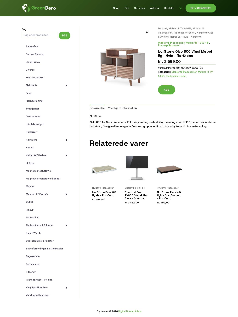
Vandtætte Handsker (37, 295)
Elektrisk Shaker (35, 77)
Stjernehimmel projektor (40, 240)
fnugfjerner (32, 108)
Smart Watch (33, 233)
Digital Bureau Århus (130, 311)
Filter (29, 93)
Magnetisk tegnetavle (38, 170)
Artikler (154, 8)
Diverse (30, 69)
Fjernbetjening (34, 100)
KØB (166, 89)
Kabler (30, 147)
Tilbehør (31, 272)
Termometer (33, 264)
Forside (162, 28)
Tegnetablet (33, 256)
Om (127, 8)
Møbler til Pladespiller (171, 42)
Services (139, 8)
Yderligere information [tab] (122, 108)
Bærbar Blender (35, 54)
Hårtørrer (31, 132)
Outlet (29, 202)
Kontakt (169, 8)
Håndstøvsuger (34, 124)
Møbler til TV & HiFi (47, 194)
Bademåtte (32, 46)
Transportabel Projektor (39, 279)
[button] (180, 8)
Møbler (30, 186)
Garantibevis (33, 116)
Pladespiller (33, 217)
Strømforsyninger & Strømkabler (44, 248)
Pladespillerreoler (184, 32)
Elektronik (47, 85)
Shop (116, 8)
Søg (24, 29)
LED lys (30, 163)
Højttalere (47, 140)
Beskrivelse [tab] (97, 108)
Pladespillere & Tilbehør (47, 225)
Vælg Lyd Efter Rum (47, 287)
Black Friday (33, 62)
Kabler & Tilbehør (47, 155)
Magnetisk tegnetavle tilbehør (43, 178)
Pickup (30, 209)
